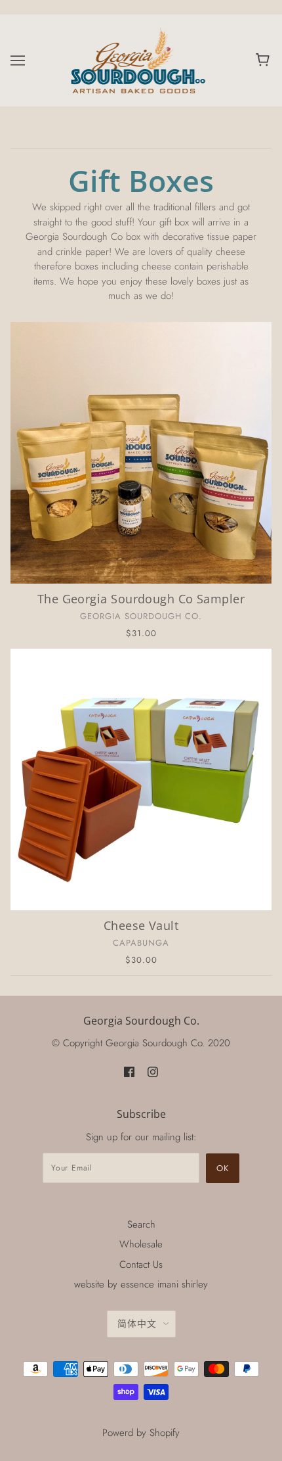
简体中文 (137, 1323)
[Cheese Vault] (141, 779)
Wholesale (141, 1244)
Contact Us (141, 1264)
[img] (129, 1071)
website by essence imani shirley (141, 1284)
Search (141, 1224)
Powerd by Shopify (141, 1433)
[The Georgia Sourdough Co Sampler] (141, 453)
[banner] (139, 59)
